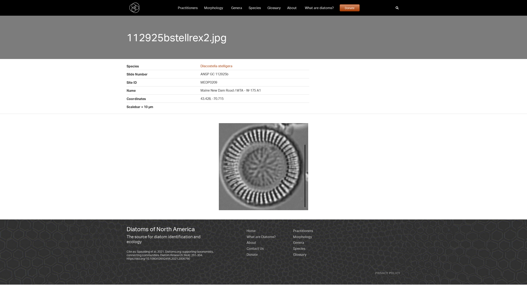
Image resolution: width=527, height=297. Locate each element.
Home (251, 231)
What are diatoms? (319, 8)
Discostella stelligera (216, 66)
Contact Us (255, 248)
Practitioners (188, 8)
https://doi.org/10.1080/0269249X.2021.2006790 (158, 258)
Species (255, 8)
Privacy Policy (387, 273)
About (292, 8)
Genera (236, 8)
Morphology (213, 8)
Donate (349, 8)
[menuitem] (188, 8)
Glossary (274, 8)
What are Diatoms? (261, 237)
